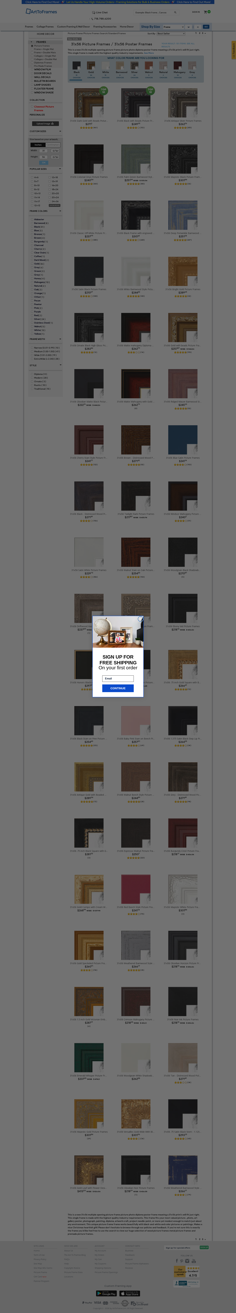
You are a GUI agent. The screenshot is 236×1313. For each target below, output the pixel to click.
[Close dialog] (140, 619)
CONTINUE (118, 688)
